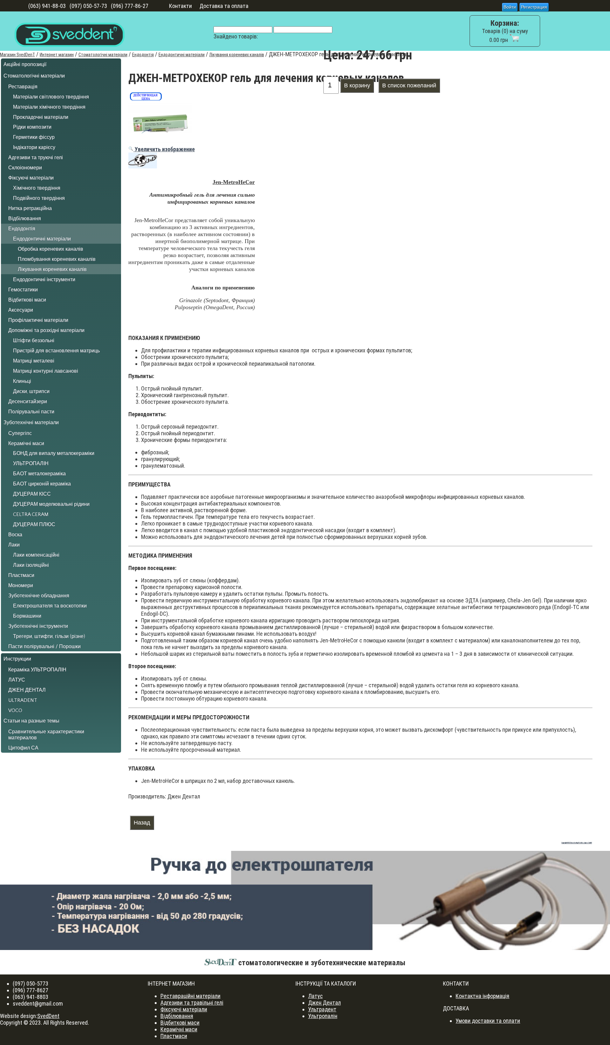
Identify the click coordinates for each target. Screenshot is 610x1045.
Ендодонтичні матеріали (182, 54)
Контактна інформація (482, 996)
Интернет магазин (57, 54)
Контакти (180, 6)
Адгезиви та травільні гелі (191, 1002)
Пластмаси (173, 1036)
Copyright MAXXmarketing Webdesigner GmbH (576, 843)
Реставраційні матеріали (190, 996)
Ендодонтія (143, 54)
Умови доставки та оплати (488, 1020)
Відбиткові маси (180, 1022)
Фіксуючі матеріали (183, 1009)
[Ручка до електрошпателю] (305, 900)
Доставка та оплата (224, 6)
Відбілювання (176, 1016)
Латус (315, 996)
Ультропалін (322, 1016)
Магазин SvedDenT (17, 54)
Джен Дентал (324, 1002)
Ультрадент (322, 1009)
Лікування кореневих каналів (236, 54)
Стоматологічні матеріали (102, 54)
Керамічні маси (178, 1029)
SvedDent (48, 1016)
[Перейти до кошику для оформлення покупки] (514, 40)
